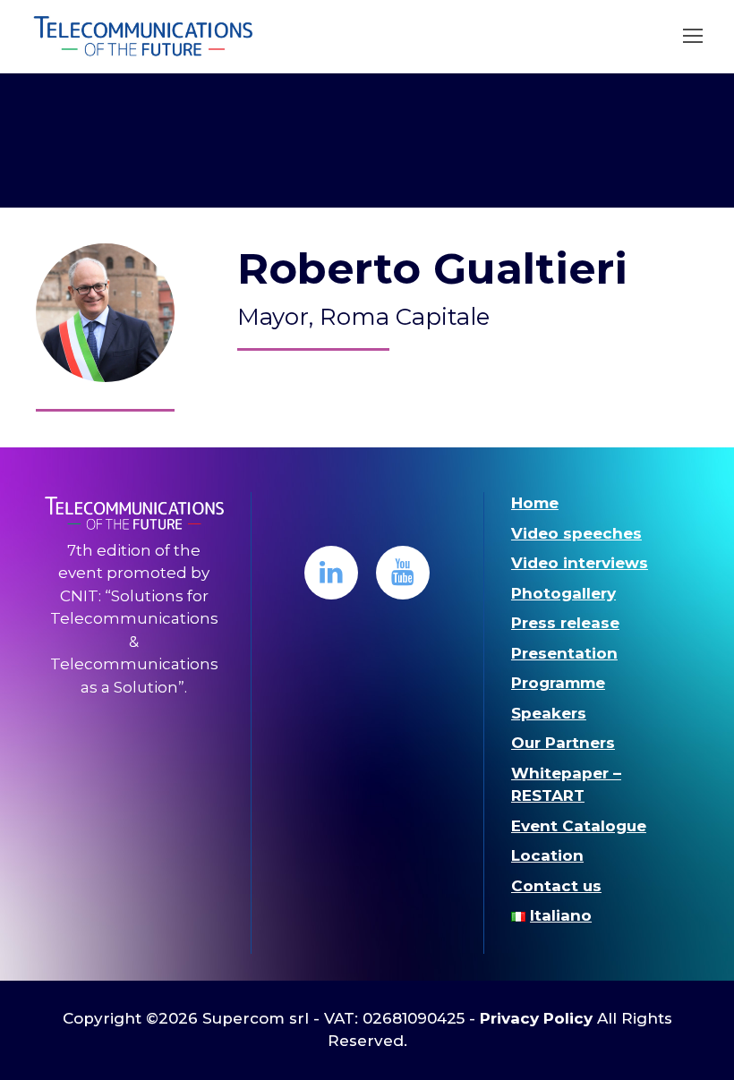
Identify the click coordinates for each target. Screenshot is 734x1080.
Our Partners (563, 743)
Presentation (564, 653)
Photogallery (563, 593)
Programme (558, 683)
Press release (565, 623)
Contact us (556, 886)
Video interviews (579, 563)
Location (547, 855)
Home (535, 503)
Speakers (548, 713)
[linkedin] (331, 573)
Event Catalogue (578, 826)
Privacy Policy (536, 1018)
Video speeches (576, 533)
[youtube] (403, 573)
